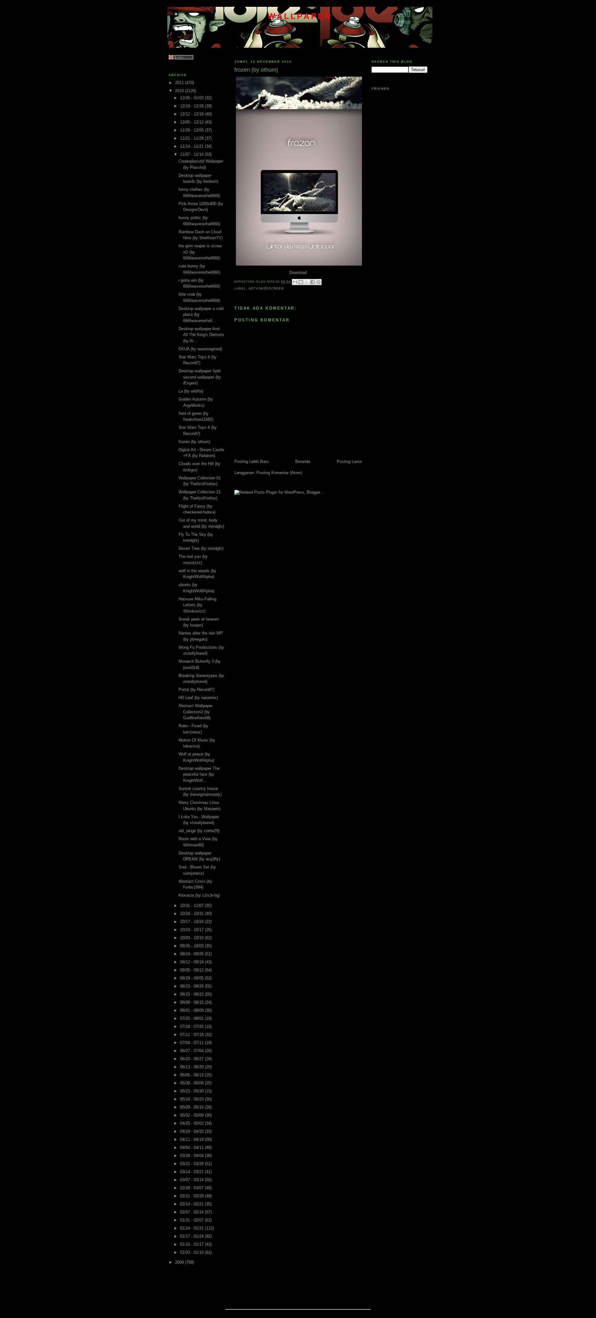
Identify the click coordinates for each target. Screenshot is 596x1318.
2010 (180, 90)
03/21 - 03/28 (192, 1163)
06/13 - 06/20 (192, 1067)
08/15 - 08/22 (192, 994)
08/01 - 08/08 (192, 1010)
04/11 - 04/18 (192, 1139)
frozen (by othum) (194, 441)
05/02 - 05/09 (192, 1115)
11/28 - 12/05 (192, 130)
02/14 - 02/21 (192, 1204)
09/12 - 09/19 (192, 962)
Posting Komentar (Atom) (279, 472)
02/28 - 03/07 (192, 1188)
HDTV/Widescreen (266, 288)
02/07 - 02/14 (192, 1212)
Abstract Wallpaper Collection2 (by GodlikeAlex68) (195, 711)
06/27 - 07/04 (192, 1050)
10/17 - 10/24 (192, 921)
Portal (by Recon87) (196, 689)
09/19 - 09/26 (192, 954)
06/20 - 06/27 (192, 1058)
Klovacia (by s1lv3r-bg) (199, 895)
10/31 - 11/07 (192, 905)
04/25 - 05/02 (192, 1123)
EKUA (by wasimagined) (200, 349)
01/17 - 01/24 (192, 1236)
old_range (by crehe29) (198, 830)
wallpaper (300, 16)
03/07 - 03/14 (192, 1179)
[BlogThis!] (301, 282)
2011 (180, 82)
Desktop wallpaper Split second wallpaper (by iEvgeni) (199, 377)
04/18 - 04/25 (192, 1131)
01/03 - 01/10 (192, 1252)
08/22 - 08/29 (192, 986)
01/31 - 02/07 (192, 1220)
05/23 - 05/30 (192, 1091)
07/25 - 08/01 (192, 1018)
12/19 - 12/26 (192, 106)
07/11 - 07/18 (192, 1034)
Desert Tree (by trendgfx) (201, 548)
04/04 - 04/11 (192, 1147)
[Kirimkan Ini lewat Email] (295, 282)
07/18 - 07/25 (192, 1026)
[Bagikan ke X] (307, 282)
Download (298, 272)
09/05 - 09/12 (192, 970)
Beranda (302, 461)
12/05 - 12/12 (192, 122)
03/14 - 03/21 (192, 1171)
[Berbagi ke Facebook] (312, 282)
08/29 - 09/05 (192, 978)
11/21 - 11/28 (192, 138)
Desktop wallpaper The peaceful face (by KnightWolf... (198, 774)
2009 (180, 1262)
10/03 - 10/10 (192, 937)
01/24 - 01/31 (192, 1228)
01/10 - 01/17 (192, 1244)
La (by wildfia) (190, 391)
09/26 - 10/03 (192, 946)
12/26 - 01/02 (192, 98)
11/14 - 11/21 (192, 146)
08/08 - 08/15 (192, 1002)
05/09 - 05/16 (192, 1107)
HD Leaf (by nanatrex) (198, 697)
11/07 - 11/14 (192, 154)
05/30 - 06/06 (192, 1083)
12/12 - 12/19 (192, 114)
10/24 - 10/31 (192, 913)
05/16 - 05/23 (192, 1099)
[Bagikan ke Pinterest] (318, 282)
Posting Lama (349, 461)
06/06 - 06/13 (192, 1075)
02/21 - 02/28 (192, 1196)
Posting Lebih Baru (251, 461)
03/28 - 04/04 (192, 1155)
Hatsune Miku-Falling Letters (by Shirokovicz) (197, 605)
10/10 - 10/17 (192, 929)
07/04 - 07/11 (192, 1042)
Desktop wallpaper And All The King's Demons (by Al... (201, 334)
